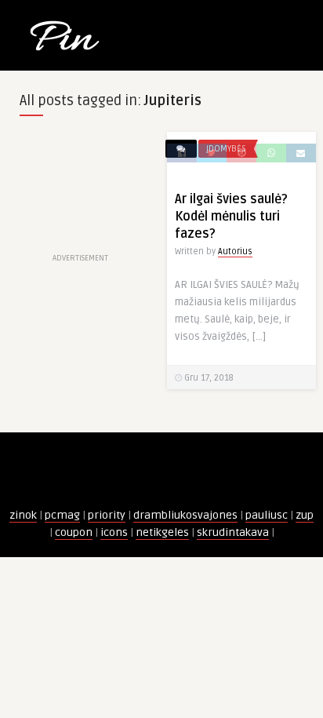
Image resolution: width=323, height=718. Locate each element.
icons (114, 532)
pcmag (62, 515)
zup (305, 515)
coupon (74, 532)
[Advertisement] (80, 191)
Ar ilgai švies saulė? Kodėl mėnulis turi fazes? (231, 216)
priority (106, 515)
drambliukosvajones (185, 515)
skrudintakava (233, 532)
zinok (23, 515)
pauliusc (266, 515)
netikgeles (162, 532)
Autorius (235, 251)
